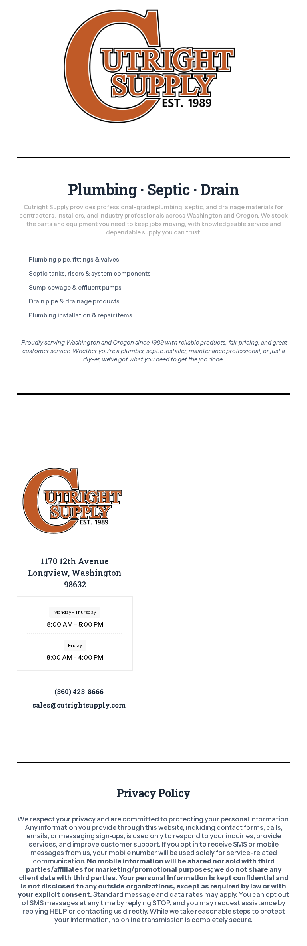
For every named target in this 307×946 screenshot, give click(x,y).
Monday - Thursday (75, 612)
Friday (75, 645)
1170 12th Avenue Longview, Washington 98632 (75, 572)
